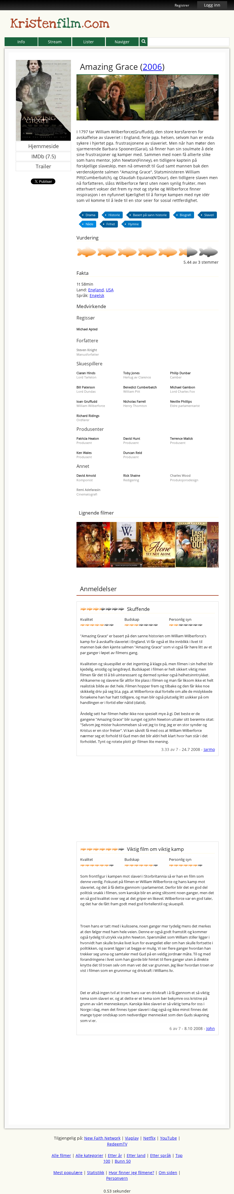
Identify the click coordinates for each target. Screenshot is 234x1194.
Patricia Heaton (87, 438)
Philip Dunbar (180, 373)
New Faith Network (102, 1138)
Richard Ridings (87, 415)
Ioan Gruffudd (86, 401)
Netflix (149, 1138)
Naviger (122, 41)
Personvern (117, 1178)
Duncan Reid (132, 452)
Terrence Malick (181, 438)
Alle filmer (61, 1155)
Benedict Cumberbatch (140, 387)
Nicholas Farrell (134, 401)
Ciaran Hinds (85, 373)
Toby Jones (131, 373)
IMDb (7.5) (43, 156)
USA (110, 289)
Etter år (115, 1155)
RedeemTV (117, 1144)
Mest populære (67, 1172)
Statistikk (95, 1172)
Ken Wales (84, 452)
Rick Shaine (131, 475)
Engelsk (97, 295)
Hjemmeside (43, 146)
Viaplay (132, 1138)
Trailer (43, 166)
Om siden (168, 1172)
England (96, 289)
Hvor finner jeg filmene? (131, 1172)
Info (21, 41)
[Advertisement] (147, 796)
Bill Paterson (85, 387)
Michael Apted (87, 329)
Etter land (136, 1155)
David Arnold (86, 475)
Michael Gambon (182, 387)
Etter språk (160, 1155)
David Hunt (131, 438)
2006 (152, 66)
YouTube (168, 1138)
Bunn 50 (123, 1161)
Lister (88, 41)
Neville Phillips (181, 401)
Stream (55, 41)
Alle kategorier (89, 1155)
